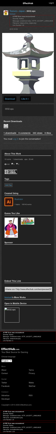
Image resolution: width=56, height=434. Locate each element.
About (3, 370)
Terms (31, 370)
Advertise (5, 395)
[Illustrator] (8, 202)
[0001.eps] (11, 228)
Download (10, 98)
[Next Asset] (28, 92)
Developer (5, 398)
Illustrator (19, 199)
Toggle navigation (3, 2)
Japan (22, 11)
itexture (12, 14)
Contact (4, 373)
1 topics (17, 204)
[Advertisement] (18, 261)
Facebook (5, 386)
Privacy (32, 373)
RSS (31, 395)
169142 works (27, 204)
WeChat (32, 386)
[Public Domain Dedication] (10, 173)
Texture (13, 11)
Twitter (4, 382)
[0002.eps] (27, 221)
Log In (16, 138)
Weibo (31, 382)
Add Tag (8, 185)
